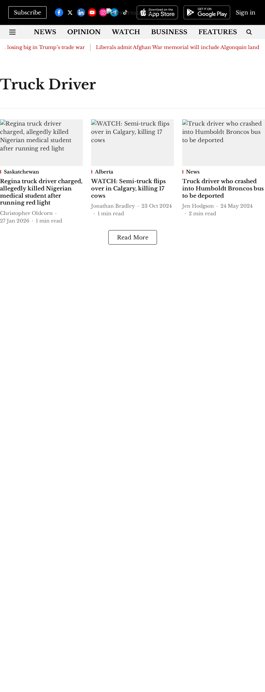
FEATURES (217, 32)
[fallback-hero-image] (41, 142)
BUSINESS (169, 32)
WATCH (126, 32)
